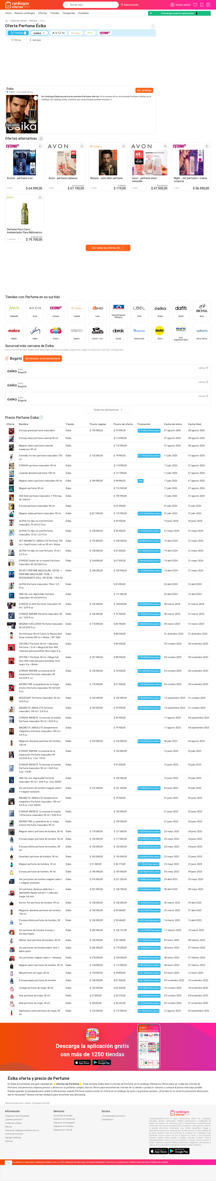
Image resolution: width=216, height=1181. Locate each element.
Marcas (8, 1126)
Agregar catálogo (13, 1137)
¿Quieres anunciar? (14, 1119)
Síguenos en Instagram (64, 1122)
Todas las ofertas (18, 21)
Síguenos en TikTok (62, 1130)
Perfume (33, 21)
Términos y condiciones (117, 1162)
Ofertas (42, 13)
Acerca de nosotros (14, 1134)
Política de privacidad (139, 1162)
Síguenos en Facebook (64, 1119)
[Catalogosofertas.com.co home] (17, 5)
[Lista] (208, 4)
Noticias (9, 1141)
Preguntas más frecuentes (17, 1116)
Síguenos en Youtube (63, 1126)
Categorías (69, 13)
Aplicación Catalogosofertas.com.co (22, 1130)
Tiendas (54, 13)
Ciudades (83, 13)
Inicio (8, 13)
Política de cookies (159, 1162)
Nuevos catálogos (25, 13)
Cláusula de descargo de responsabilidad (85, 1162)
